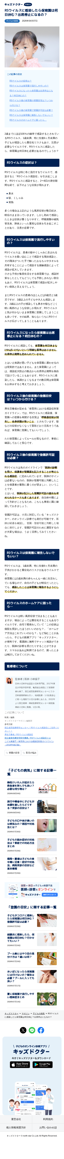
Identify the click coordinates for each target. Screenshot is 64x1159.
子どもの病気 (12, 21)
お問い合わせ (48, 1127)
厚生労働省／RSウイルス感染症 (19, 734)
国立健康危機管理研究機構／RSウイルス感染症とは (28, 738)
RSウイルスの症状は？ (21, 81)
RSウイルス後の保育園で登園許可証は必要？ (31, 110)
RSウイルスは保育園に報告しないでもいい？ (31, 115)
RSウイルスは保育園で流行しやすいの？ (29, 86)
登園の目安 (14, 753)
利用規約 (48, 1119)
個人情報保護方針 (16, 1127)
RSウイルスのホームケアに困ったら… (28, 120)
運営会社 (16, 1119)
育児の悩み (31, 753)
